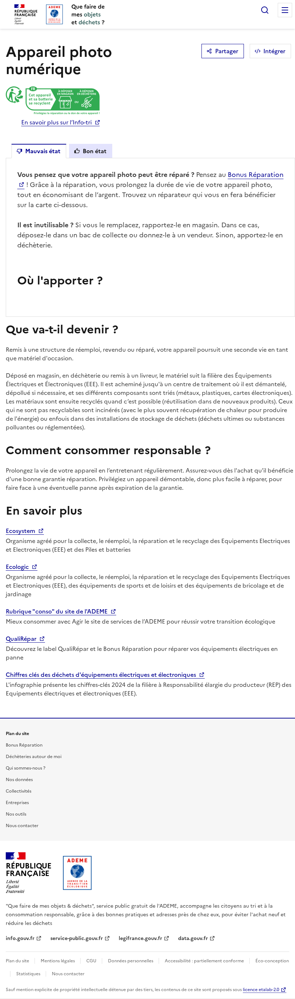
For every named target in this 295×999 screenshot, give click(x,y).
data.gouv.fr (193, 938)
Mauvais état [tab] (42, 151)
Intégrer (274, 51)
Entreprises (17, 802)
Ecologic (18, 566)
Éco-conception (272, 961)
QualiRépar (22, 638)
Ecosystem (21, 530)
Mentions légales (58, 961)
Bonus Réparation (24, 745)
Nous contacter (22, 825)
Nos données (19, 779)
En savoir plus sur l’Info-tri (56, 122)
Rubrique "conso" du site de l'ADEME (57, 611)
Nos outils (16, 814)
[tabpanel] (150, 237)
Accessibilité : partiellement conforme (205, 961)
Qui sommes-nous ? (25, 768)
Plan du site (18, 961)
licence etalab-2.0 (261, 989)
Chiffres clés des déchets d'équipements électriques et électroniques (102, 674)
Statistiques (28, 974)
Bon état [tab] (94, 151)
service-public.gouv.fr (76, 938)
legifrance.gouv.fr (140, 938)
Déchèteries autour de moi (34, 756)
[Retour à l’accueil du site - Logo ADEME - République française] (77, 873)
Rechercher (265, 10)
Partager (226, 51)
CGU (91, 961)
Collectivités (18, 791)
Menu (285, 10)
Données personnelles (131, 961)
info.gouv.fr (20, 938)
